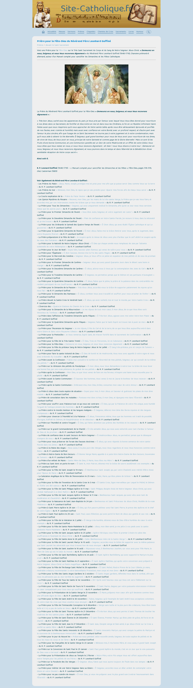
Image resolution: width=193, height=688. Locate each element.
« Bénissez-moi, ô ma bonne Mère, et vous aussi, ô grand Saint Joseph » (96, 644)
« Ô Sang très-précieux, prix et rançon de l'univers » (131, 347)
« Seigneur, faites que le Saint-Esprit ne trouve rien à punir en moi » (116, 322)
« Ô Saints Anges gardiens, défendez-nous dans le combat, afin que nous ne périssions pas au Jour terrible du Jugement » (95, 575)
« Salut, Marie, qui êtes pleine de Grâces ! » (114, 476)
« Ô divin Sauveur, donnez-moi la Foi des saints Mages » (87, 253)
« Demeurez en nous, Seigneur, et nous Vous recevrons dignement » (94, 344)
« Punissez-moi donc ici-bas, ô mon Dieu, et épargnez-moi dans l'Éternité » (110, 398)
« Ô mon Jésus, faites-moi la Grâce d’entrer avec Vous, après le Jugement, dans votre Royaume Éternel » (95, 232)
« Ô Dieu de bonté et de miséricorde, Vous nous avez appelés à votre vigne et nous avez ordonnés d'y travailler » (95, 355)
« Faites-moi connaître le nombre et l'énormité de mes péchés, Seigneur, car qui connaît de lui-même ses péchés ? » (96, 361)
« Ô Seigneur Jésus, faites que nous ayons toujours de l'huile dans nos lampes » (111, 662)
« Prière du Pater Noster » (75, 196)
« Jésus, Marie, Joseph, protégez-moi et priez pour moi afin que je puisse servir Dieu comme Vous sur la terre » (96, 185)
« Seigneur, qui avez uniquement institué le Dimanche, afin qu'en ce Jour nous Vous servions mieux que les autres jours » (94, 207)
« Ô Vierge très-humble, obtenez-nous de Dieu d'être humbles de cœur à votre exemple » (94, 522)
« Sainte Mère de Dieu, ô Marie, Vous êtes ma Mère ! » (90, 461)
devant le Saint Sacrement (57, 45)
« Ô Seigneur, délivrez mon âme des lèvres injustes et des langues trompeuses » (94, 412)
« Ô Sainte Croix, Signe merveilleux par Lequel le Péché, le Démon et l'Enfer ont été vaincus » (95, 484)
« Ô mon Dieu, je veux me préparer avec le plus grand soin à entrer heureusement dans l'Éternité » (95, 676)
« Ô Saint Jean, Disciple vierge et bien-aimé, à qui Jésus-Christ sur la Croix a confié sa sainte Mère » (95, 625)
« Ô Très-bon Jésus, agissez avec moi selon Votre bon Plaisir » (123, 316)
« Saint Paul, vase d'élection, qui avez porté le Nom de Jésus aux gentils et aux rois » (112, 514)
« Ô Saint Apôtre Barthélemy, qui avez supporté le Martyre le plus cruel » (95, 556)
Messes (62, 32)
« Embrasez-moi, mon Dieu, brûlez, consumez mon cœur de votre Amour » (105, 385)
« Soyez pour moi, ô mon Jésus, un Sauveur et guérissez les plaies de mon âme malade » (95, 393)
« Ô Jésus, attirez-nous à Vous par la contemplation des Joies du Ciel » (114, 269)
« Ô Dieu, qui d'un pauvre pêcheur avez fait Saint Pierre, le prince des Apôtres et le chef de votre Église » (95, 509)
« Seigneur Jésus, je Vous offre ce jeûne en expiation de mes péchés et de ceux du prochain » (96, 257)
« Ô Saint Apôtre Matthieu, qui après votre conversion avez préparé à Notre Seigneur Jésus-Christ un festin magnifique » (94, 563)
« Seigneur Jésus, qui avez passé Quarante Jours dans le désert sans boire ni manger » (93, 264)
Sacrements (121, 32)
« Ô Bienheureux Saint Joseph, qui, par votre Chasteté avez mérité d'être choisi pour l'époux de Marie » (95, 471)
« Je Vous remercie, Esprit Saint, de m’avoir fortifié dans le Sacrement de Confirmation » (103, 335)
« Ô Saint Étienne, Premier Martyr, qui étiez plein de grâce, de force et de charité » (95, 619)
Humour (139, 32)
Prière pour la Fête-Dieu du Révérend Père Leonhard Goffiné (74, 41)
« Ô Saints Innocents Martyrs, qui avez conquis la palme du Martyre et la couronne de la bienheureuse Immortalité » (96, 632)
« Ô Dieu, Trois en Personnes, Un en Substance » (102, 341)
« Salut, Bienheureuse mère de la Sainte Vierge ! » (105, 539)
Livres (131, 32)
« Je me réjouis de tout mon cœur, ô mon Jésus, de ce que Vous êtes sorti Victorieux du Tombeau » (92, 311)
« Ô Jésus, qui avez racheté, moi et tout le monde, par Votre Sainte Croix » (116, 300)
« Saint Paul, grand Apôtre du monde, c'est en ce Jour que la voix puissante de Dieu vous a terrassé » (96, 651)
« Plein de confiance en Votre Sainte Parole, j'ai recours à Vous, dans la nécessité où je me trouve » (96, 220)
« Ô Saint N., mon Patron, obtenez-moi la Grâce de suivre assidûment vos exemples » (113, 464)
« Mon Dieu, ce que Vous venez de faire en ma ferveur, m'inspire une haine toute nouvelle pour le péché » (94, 374)
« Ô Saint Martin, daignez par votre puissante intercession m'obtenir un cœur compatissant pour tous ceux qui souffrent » (96, 588)
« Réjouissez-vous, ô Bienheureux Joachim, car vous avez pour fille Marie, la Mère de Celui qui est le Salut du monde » (94, 550)
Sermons (71, 32)
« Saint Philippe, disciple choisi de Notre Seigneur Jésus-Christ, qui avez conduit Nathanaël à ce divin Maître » (94, 490)
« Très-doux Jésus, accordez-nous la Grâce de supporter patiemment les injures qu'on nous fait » (94, 289)
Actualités (52, 32)
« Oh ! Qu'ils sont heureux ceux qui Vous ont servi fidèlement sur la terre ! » (94, 581)
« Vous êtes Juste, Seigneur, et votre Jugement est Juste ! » (107, 212)
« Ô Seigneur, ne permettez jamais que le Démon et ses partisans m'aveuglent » (118, 275)
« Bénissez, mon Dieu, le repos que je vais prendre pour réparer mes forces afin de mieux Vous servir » (102, 190)
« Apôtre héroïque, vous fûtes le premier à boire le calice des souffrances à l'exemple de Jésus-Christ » (91, 534)
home (43, 32)
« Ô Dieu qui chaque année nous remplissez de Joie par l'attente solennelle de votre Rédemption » (92, 245)
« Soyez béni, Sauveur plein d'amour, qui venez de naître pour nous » (96, 250)
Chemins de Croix (105, 32)
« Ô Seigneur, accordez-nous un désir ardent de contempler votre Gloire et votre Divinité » (94, 670)
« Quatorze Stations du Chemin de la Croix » (71, 306)
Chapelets (91, 32)
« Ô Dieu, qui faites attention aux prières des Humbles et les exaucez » (107, 423)
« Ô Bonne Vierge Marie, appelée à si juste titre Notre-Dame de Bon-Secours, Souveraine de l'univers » (96, 456)
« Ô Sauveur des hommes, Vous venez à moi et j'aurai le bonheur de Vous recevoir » (110, 379)
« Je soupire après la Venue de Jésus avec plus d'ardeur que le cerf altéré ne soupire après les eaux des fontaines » (96, 239)
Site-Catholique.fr (96, 9)
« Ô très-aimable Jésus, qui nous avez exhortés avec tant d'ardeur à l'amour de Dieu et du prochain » (95, 430)
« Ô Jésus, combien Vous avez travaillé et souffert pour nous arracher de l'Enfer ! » (113, 294)
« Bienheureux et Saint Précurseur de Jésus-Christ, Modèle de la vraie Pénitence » (96, 503)
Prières (81, 32)
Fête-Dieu (63, 50)
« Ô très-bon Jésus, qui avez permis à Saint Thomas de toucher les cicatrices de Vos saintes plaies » (96, 613)
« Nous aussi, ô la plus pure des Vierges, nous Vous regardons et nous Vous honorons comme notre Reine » (96, 449)
